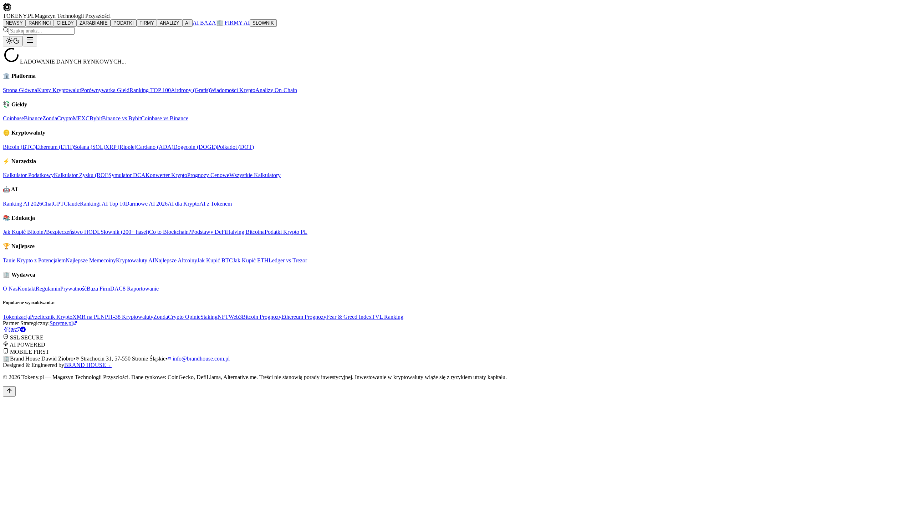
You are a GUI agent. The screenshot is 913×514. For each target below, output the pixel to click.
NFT (223, 317)
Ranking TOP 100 (150, 90)
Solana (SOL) (89, 147)
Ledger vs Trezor (288, 260)
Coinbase (13, 118)
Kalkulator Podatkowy (28, 175)
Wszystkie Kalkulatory (255, 175)
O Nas (10, 289)
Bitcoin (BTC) (19, 147)
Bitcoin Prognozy (261, 317)
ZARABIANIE (94, 23)
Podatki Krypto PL (286, 232)
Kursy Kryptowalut (59, 90)
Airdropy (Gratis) (190, 90)
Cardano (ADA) (154, 147)
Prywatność (73, 289)
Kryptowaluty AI (135, 260)
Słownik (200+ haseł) (125, 232)
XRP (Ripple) (120, 147)
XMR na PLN (88, 317)
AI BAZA (204, 23)
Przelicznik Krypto (51, 317)
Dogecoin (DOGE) (195, 147)
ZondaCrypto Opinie (176, 317)
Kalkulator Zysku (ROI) (81, 175)
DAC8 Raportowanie (134, 289)
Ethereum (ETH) (55, 147)
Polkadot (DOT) (235, 147)
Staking (209, 317)
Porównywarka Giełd (105, 90)
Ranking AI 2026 (22, 204)
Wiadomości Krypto (232, 90)
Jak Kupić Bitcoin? (24, 232)
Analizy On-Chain (276, 90)
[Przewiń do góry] (9, 391)
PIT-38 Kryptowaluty (129, 317)
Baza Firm (98, 289)
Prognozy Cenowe (208, 175)
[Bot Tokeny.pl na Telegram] (23, 330)
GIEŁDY (65, 23)
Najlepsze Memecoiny (91, 260)
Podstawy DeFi (208, 232)
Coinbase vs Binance (164, 118)
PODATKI (123, 23)
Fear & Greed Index (349, 317)
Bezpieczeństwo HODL (73, 232)
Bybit (96, 118)
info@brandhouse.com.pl (200, 359)
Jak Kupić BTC (215, 260)
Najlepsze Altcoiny (175, 260)
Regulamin (48, 289)
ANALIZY (169, 23)
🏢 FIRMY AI (233, 23)
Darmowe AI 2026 (146, 204)
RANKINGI (40, 23)
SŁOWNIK (263, 23)
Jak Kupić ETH (251, 260)
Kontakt (26, 289)
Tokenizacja (16, 317)
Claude (72, 204)
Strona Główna (20, 90)
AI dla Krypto (183, 204)
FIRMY (146, 23)
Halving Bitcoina (245, 232)
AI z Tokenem (215, 204)
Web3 (235, 317)
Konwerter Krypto (166, 175)
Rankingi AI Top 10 (102, 204)
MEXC (81, 118)
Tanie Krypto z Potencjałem (34, 260)
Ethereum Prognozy (303, 317)
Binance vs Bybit (121, 118)
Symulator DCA (127, 175)
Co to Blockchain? (170, 232)
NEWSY (14, 23)
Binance (33, 118)
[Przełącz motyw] (13, 41)
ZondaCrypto (57, 118)
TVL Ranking (387, 317)
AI (187, 23)
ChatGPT (53, 204)
